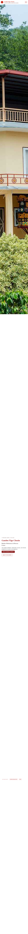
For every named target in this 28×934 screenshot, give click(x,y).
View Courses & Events (8, 551)
